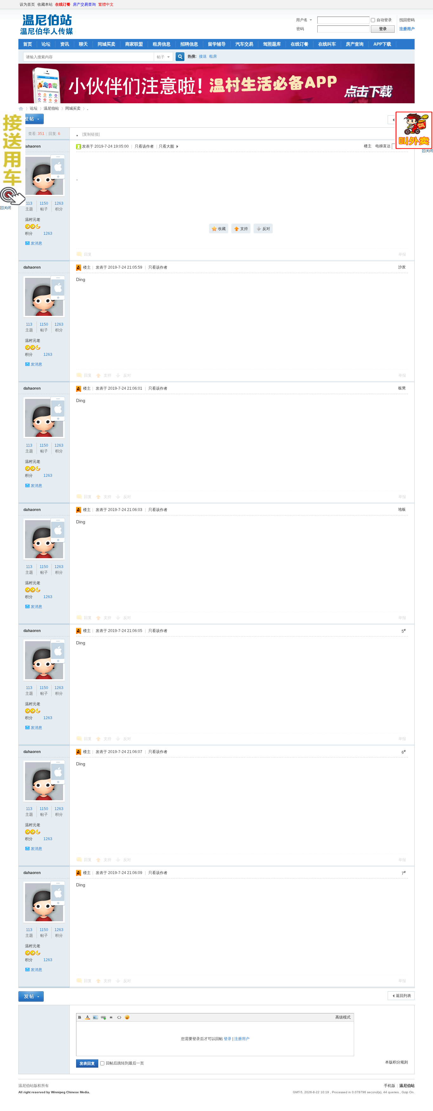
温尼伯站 (20, 108)
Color (87, 1017)
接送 (203, 56)
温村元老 (32, 219)
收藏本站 (45, 4)
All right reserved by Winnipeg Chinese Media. (54, 1092)
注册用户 (407, 29)
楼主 (368, 146)
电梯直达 (383, 146)
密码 (300, 29)
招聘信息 (189, 44)
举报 (402, 254)
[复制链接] (91, 134)
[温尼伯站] (46, 35)
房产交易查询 (84, 4)
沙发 (402, 267)
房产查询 (355, 44)
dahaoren (32, 146)
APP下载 (382, 44)
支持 (108, 375)
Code (119, 1017)
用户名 (301, 20)
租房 (213, 56)
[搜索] (179, 57)
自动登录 (384, 20)
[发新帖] (31, 119)
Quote (111, 1017)
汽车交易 (244, 44)
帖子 (161, 57)
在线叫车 (327, 44)
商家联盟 (134, 44)
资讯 (64, 44)
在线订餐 (62, 4)
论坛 (46, 44)
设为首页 (27, 4)
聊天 (83, 44)
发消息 (36, 243)
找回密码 (407, 20)
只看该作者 (144, 146)
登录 (227, 1039)
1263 (59, 203)
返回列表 (403, 995)
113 (29, 203)
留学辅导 (217, 44)
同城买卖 (106, 44)
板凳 (402, 388)
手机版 (389, 1085)
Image (95, 1017)
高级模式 (343, 1017)
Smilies (127, 1017)
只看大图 (166, 146)
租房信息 (162, 44)
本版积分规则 (396, 1062)
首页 (27, 44)
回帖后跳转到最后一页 (125, 1063)
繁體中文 (105, 4)
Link (103, 1017)
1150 (44, 203)
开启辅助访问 (413, 4)
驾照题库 (272, 44)
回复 (88, 254)
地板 (402, 509)
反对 (127, 375)
